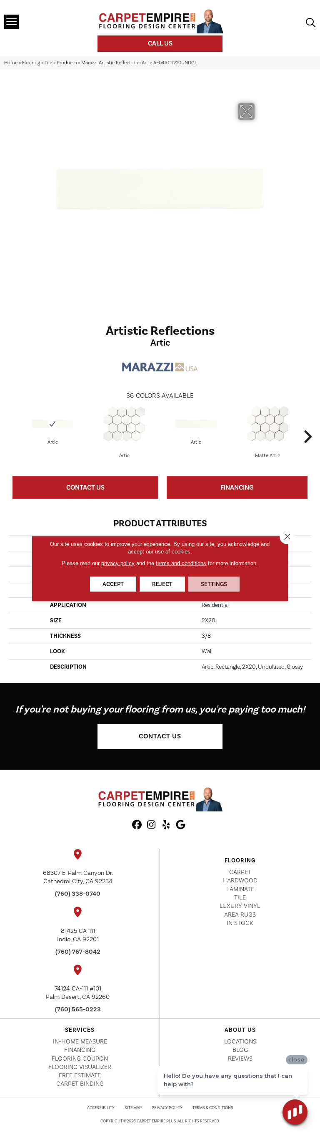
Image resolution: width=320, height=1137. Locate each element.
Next (307, 424)
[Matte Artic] (267, 423)
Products (67, 63)
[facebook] (137, 825)
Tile (48, 63)
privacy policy (118, 563)
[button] (160, 736)
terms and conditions (181, 563)
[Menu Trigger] (11, 22)
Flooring (31, 63)
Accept (113, 584)
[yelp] (166, 825)
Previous (12, 424)
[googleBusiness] (181, 825)
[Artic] (52, 423)
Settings (214, 584)
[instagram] (151, 825)
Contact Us (85, 487)
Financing (237, 487)
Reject (162, 584)
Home (11, 63)
